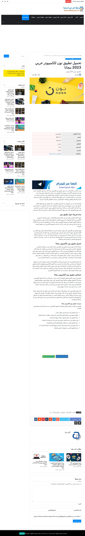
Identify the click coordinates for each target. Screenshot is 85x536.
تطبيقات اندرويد (40, 17)
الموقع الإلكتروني (52, 510)
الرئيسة (81, 17)
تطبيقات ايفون (48, 17)
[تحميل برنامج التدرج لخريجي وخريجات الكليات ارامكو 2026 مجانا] (19, 128)
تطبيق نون (63, 412)
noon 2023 (68, 412)
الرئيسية (78, 55)
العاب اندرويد (63, 17)
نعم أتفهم (22, 533)
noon (74, 412)
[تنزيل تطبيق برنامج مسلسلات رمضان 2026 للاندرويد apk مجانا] (19, 111)
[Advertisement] (42, 38)
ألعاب (76, 17)
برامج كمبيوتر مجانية (70, 55)
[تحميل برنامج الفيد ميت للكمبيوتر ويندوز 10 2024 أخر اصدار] (39, 456)
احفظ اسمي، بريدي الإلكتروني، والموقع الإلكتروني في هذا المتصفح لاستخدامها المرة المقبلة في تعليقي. (56, 516)
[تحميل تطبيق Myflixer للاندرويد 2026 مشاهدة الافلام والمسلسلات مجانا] (9, 181)
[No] (83, 533)
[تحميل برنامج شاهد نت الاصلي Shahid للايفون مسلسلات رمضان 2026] (19, 101)
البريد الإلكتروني (77, 510)
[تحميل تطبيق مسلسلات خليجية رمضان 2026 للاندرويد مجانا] (19, 92)
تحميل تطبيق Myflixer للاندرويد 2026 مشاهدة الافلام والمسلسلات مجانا (9, 189)
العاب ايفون (70, 17)
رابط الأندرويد (48, 356)
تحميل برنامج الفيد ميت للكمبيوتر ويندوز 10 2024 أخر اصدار (39, 463)
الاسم (79, 504)
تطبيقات (33, 17)
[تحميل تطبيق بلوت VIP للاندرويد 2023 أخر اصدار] (73, 457)
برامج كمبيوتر (25, 17)
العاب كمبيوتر (56, 17)
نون (50, 412)
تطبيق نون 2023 (56, 412)
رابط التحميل (62, 356)
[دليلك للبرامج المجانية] (73, 8)
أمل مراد (76, 74)
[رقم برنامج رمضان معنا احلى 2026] (19, 120)
